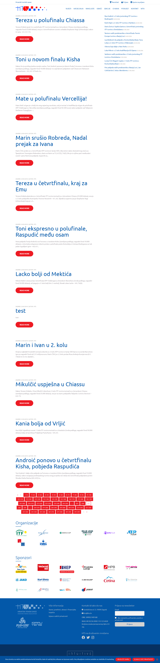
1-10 (26, 495)
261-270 (36, 508)
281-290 (54, 508)
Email (117, 609)
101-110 (20, 499)
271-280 (45, 508)
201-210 (30, 503)
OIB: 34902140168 (89, 617)
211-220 (39, 503)
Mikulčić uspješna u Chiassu (50, 384)
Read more (24, 39)
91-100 (89, 495)
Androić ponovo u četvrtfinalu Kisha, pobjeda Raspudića (53, 463)
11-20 (33, 495)
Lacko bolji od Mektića (44, 273)
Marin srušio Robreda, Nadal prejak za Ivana (51, 140)
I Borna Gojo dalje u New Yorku (116, 46)
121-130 (37, 499)
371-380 (59, 512)
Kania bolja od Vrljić (40, 423)
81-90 (82, 495)
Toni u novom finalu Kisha (48, 59)
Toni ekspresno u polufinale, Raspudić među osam (51, 231)
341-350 (34, 512)
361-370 (51, 512)
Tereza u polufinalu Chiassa (50, 20)
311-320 (80, 508)
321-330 (88, 508)
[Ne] (157, 659)
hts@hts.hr (88, 613)
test (21, 310)
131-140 (46, 499)
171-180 (80, 499)
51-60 (61, 495)
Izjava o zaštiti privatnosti (58, 616)
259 (25, 508)
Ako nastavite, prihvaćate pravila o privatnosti (129, 619)
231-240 (56, 503)
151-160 (63, 499)
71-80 (75, 495)
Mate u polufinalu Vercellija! (51, 98)
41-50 (54, 495)
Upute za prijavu (138, 2)
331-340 (25, 512)
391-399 (77, 512)
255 (77, 503)
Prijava (125, 2)
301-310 (71, 508)
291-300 (62, 508)
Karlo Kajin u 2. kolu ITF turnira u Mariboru (120, 23)
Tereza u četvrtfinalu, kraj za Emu (51, 186)
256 (83, 503)
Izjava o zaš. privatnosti (143, 659)
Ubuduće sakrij (123, 659)
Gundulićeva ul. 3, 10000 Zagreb (95, 609)
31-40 (47, 495)
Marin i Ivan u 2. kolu (41, 345)
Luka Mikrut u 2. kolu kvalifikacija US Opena (120, 50)
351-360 (42, 512)
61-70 (68, 495)
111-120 (28, 499)
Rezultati (115, 2)
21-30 (40, 495)
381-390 (68, 512)
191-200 (22, 503)
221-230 (48, 503)
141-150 (54, 499)
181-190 (89, 499)
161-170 (71, 499)
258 (19, 508)
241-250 (65, 503)
